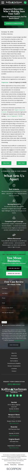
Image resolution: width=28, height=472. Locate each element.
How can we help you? (8, 312)
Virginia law (4, 82)
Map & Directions (14, 411)
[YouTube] (20, 395)
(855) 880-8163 (14, 384)
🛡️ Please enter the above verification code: (13, 325)
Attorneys (14, 356)
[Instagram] (10, 395)
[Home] (14, 2)
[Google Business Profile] (14, 395)
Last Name (4, 293)
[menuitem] (7, 464)
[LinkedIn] (17, 395)
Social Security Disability (14, 363)
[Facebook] (7, 395)
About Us (14, 353)
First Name (4, 288)
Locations (14, 368)
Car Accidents (14, 361)
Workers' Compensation (14, 366)
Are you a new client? (7, 307)
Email (3, 303)
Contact (14, 371)
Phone (3, 298)
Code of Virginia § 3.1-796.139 (14, 116)
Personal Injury (14, 358)
